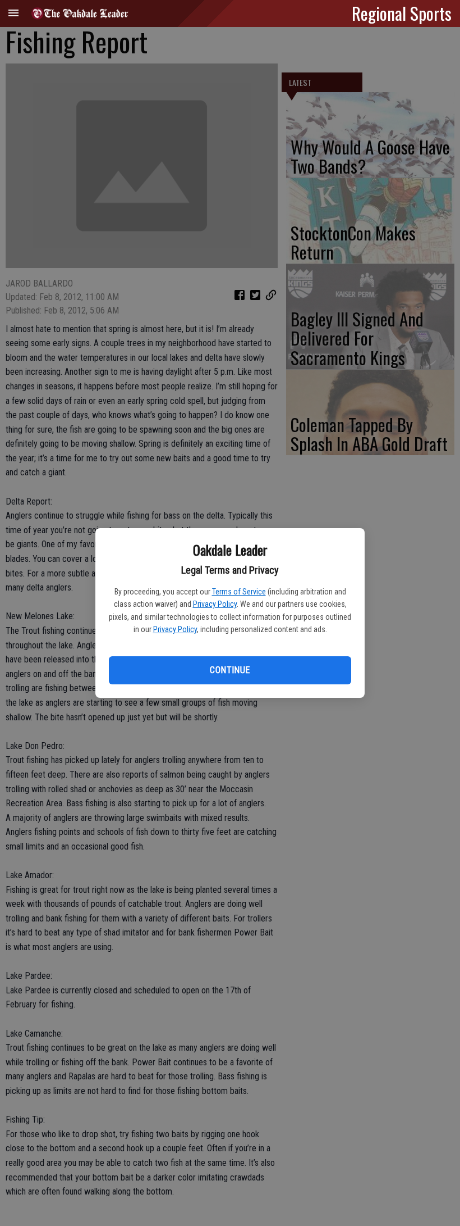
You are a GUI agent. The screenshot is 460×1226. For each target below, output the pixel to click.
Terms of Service (239, 591)
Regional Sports (402, 13)
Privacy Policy (215, 604)
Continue (230, 670)
